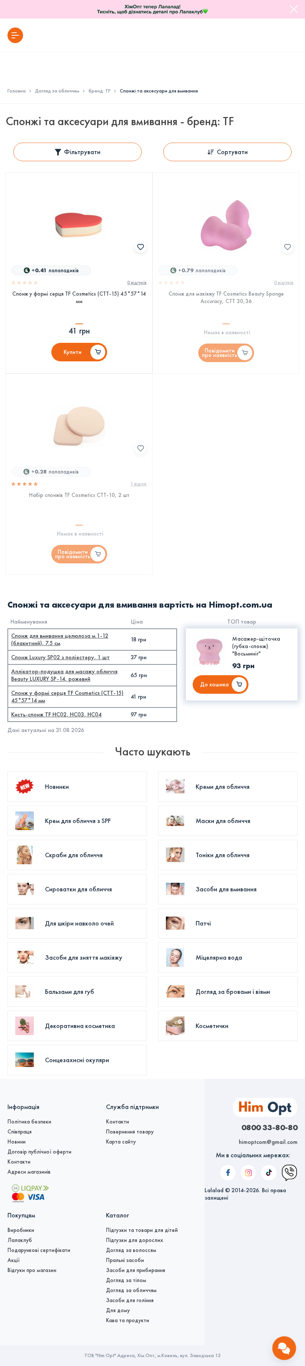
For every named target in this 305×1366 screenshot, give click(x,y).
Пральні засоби (125, 1260)
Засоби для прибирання (135, 1270)
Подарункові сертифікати (38, 1250)
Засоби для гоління (130, 1300)
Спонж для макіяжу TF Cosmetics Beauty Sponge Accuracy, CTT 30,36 (226, 297)
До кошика (214, 684)
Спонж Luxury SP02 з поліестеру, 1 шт (60, 657)
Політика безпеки (29, 1121)
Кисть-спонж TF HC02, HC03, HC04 (56, 714)
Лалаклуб (19, 1240)
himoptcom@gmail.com (268, 1141)
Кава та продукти (127, 1320)
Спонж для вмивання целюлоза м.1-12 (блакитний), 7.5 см (59, 639)
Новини (16, 1141)
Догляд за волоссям (131, 1250)
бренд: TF (99, 91)
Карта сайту (121, 1141)
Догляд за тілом (126, 1280)
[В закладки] (141, 247)
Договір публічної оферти (39, 1151)
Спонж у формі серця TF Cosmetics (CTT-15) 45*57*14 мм (79, 297)
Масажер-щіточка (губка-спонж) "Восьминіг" (256, 646)
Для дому (118, 1310)
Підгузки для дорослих (134, 1240)
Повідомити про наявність (219, 352)
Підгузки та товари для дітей (142, 1230)
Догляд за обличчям (57, 91)
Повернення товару (130, 1131)
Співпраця (19, 1131)
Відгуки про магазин (31, 1270)
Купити (72, 351)
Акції (13, 1260)
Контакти (18, 1161)
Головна (16, 91)
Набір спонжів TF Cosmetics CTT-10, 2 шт (79, 495)
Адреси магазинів (29, 1171)
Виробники (20, 1230)
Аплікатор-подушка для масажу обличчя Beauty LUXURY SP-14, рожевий (64, 675)
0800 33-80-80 (269, 1127)
